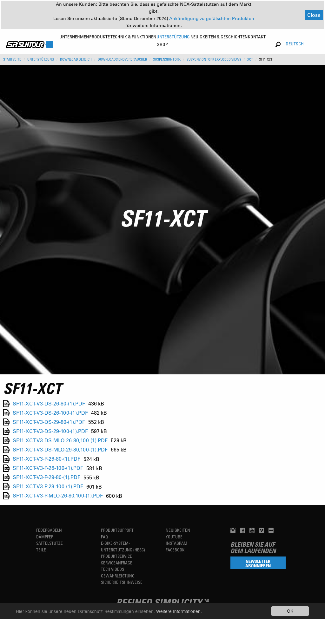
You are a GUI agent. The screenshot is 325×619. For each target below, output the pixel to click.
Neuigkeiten (178, 530)
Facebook (175, 549)
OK (290, 611)
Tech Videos (112, 569)
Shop (162, 44)
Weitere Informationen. (179, 611)
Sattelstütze (49, 543)
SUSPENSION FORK (167, 59)
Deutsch (295, 43)
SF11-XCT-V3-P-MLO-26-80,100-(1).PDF (58, 495)
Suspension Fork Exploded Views (214, 59)
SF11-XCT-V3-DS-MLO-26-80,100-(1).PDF (60, 440)
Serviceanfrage (116, 562)
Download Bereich (76, 59)
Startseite (12, 59)
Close (314, 14)
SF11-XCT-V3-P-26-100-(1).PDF (48, 468)
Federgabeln (49, 530)
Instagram (176, 543)
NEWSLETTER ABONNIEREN (258, 563)
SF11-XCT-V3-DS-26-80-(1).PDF (49, 403)
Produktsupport (117, 530)
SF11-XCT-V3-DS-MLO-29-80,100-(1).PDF (60, 449)
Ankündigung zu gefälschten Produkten (211, 18)
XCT (250, 59)
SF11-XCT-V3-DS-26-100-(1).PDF (50, 412)
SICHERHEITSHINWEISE (122, 582)
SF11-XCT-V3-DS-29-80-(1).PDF (49, 421)
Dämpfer (44, 536)
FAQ (104, 536)
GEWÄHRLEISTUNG (118, 575)
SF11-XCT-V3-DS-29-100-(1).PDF (50, 431)
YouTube (174, 536)
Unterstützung (40, 59)
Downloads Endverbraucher (122, 59)
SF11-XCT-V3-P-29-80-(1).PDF (46, 477)
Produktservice (116, 556)
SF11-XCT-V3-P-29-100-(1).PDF (48, 486)
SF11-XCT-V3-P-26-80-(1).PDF (46, 459)
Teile (41, 549)
